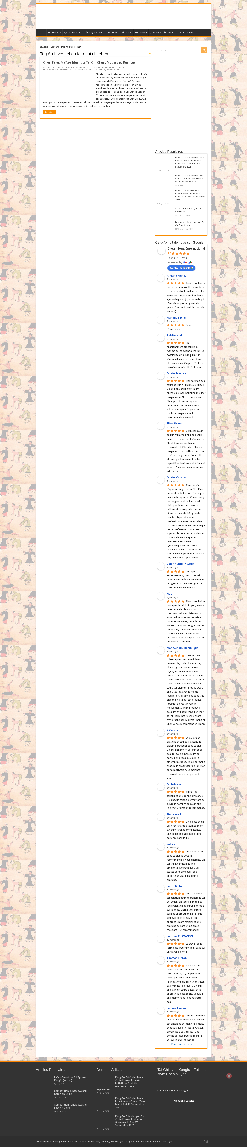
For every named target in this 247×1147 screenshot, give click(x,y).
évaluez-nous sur (179, 267)
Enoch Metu (174, 886)
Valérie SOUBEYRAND (180, 564)
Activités (55, 32)
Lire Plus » (49, 112)
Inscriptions (188, 32)
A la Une (63, 67)
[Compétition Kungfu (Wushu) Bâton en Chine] (44, 1095)
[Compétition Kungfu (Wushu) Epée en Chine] (44, 1109)
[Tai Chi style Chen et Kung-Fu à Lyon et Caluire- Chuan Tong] (123, 16)
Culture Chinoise (103, 67)
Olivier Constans (178, 477)
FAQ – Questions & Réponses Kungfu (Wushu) (70, 1079)
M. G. (170, 593)
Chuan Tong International (186, 248)
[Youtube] (207, 1141)
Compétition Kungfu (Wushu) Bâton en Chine (70, 1092)
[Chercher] (204, 50)
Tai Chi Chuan (74, 32)
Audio (156, 32)
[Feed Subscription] (150, 53)
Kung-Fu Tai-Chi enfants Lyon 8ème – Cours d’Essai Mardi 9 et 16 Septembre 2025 (189, 178)
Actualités (41, 32)
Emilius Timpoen (177, 1008)
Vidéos (141, 32)
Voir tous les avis (181, 1044)
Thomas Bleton (177, 958)
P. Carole (172, 730)
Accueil (45, 47)
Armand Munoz (177, 275)
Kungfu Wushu (95, 32)
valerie (171, 844)
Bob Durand (174, 335)
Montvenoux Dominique (182, 648)
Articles (128, 32)
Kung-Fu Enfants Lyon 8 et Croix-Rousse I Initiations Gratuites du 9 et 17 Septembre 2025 (130, 1121)
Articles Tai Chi (89, 67)
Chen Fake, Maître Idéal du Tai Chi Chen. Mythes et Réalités (89, 62)
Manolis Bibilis (176, 317)
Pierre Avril (174, 814)
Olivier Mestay (176, 373)
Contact (170, 32)
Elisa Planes (174, 423)
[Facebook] (204, 1141)
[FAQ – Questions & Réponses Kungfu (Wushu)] (44, 1081)
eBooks (114, 32)
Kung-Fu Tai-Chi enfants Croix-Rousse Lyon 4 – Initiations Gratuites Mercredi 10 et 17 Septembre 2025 (120, 1083)
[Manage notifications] (229, 1075)
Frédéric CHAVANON (180, 936)
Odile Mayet (175, 784)
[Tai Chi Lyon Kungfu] (184, 1084)
